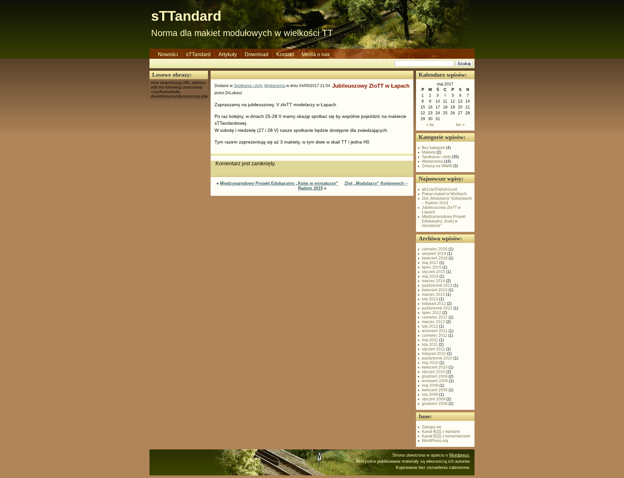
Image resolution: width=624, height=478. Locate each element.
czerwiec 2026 (435, 249)
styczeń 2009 (433, 399)
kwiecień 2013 (435, 290)
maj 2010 (430, 362)
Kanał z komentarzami (446, 436)
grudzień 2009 (435, 376)
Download (256, 54)
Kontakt (285, 54)
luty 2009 (430, 394)
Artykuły (227, 54)
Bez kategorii (433, 147)
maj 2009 (430, 385)
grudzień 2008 (435, 403)
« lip (430, 124)
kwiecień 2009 (435, 390)
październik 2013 (437, 285)
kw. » (460, 124)
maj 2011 (430, 340)
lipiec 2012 (431, 312)
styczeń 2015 (433, 272)
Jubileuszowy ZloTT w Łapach (371, 85)
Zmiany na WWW (437, 166)
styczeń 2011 (433, 349)
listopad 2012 (434, 303)
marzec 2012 (433, 322)
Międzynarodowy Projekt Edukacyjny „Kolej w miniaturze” (279, 183)
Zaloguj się (431, 427)
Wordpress (459, 455)
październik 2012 (437, 308)
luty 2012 (430, 326)
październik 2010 (437, 358)
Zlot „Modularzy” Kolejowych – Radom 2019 (447, 200)
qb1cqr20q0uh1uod (439, 189)
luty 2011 (430, 344)
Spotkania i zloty (248, 85)
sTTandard (186, 16)
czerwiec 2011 (434, 335)
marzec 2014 (433, 281)
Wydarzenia (274, 85)
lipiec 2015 (431, 267)
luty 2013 (430, 299)
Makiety (429, 152)
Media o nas (316, 54)
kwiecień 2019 (435, 258)
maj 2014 (430, 276)
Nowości (168, 54)
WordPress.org (435, 440)
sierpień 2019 (434, 253)
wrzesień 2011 (435, 331)
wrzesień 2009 (435, 381)
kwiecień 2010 (435, 367)
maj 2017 (430, 262)
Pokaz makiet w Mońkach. (445, 194)
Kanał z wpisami (441, 431)
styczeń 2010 (433, 372)
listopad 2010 (434, 353)
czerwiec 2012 (435, 317)
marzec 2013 (433, 294)
